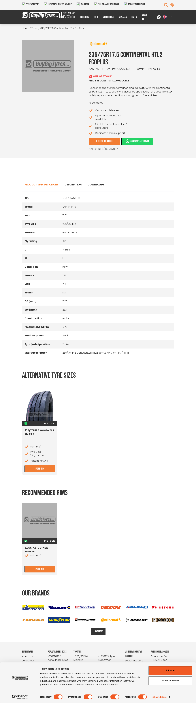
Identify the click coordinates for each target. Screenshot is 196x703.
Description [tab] (73, 184)
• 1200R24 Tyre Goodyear (106, 658)
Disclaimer (28, 660)
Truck (72, 17)
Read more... (96, 102)
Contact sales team (139, 141)
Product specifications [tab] (41, 184)
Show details (159, 697)
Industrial (85, 17)
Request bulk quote (105, 141)
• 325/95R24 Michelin (81, 658)
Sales (134, 17)
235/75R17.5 (69, 224)
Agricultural (108, 17)
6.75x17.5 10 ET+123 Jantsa (36, 549)
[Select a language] (168, 17)
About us (144, 17)
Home (62, 17)
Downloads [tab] (96, 184)
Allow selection (170, 680)
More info (45, 468)
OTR (96, 17)
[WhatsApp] (159, 16)
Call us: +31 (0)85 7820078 (104, 149)
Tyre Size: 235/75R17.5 (117, 69)
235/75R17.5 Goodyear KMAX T (39, 432)
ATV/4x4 (123, 17)
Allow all (170, 670)
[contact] (172, 5)
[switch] (88, 696)
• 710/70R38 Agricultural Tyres (58, 658)
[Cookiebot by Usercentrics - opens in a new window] (19, 697)
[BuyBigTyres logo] (41, 15)
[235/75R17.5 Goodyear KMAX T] (39, 405)
